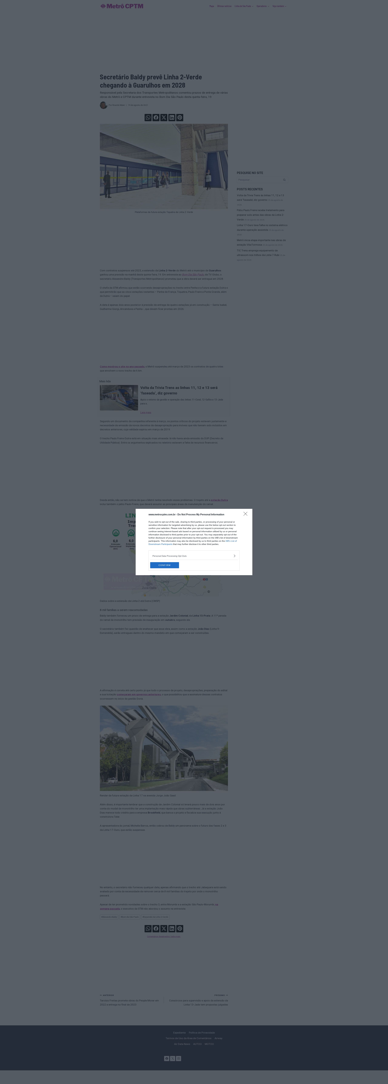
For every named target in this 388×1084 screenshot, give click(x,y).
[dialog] (194, 542)
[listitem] (194, 555)
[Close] (246, 515)
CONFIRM (165, 565)
